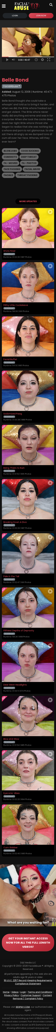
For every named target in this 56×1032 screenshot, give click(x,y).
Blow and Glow (11, 739)
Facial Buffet (10, 359)
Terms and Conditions (40, 992)
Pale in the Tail (11, 576)
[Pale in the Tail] (28, 553)
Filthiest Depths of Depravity (18, 630)
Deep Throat (29, 156)
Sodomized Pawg (12, 413)
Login (15, 15)
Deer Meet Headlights (15, 685)
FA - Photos (29, 163)
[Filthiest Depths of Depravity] (28, 607)
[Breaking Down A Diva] (28, 499)
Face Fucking (12, 169)
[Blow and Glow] (28, 716)
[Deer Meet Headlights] (28, 662)
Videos (15, 992)
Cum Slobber (10, 847)
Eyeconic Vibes (11, 793)
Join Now (41, 15)
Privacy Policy (11, 995)
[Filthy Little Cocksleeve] (28, 282)
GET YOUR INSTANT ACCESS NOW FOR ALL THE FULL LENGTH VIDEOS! (28, 942)
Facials (8, 175)
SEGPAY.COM (23, 1006)
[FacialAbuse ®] (27, 6)
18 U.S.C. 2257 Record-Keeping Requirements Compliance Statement (28, 982)
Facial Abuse (32, 169)
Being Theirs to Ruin (14, 468)
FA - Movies (10, 163)
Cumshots (10, 156)
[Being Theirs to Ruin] (28, 445)
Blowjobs (10, 150)
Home (6, 992)
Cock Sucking (30, 150)
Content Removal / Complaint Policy (32, 997)
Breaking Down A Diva (15, 522)
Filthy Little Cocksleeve (15, 305)
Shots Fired (9, 251)
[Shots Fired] (28, 228)
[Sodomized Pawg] (28, 391)
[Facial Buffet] (28, 336)
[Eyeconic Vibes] (28, 770)
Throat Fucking (27, 175)
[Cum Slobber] (28, 824)
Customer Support (31, 995)
